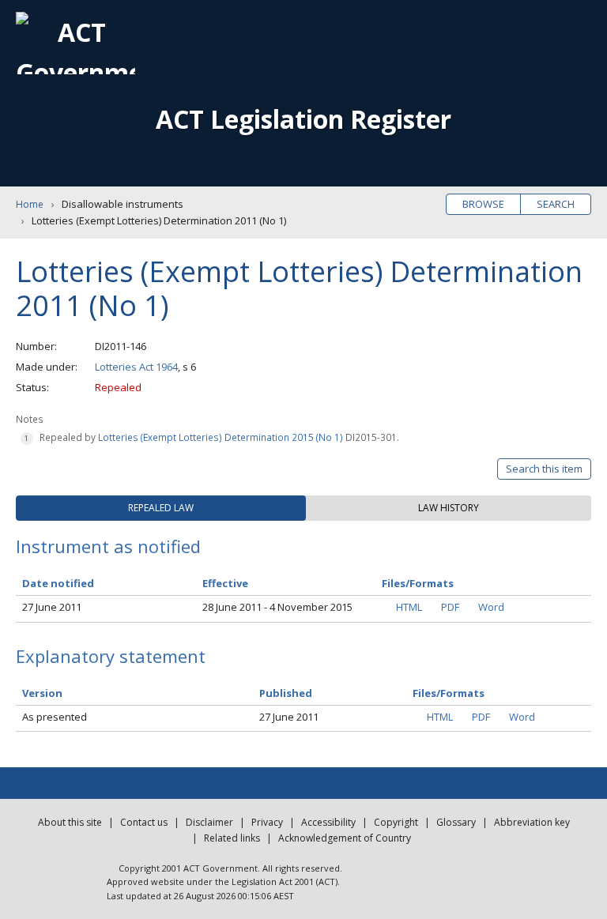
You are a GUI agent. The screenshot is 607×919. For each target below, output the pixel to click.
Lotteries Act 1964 (136, 367)
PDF (450, 607)
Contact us (144, 822)
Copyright (396, 822)
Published (285, 693)
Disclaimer (209, 822)
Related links (232, 838)
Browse (483, 204)
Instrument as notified (108, 546)
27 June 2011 (51, 607)
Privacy (267, 822)
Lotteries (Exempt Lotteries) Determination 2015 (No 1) (220, 437)
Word (491, 607)
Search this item (544, 468)
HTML (409, 607)
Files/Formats (448, 693)
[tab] (161, 508)
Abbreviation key (532, 822)
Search (556, 204)
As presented (54, 717)
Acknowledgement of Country (344, 838)
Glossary (456, 822)
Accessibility (328, 822)
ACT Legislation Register (303, 119)
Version (42, 693)
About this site (70, 822)
